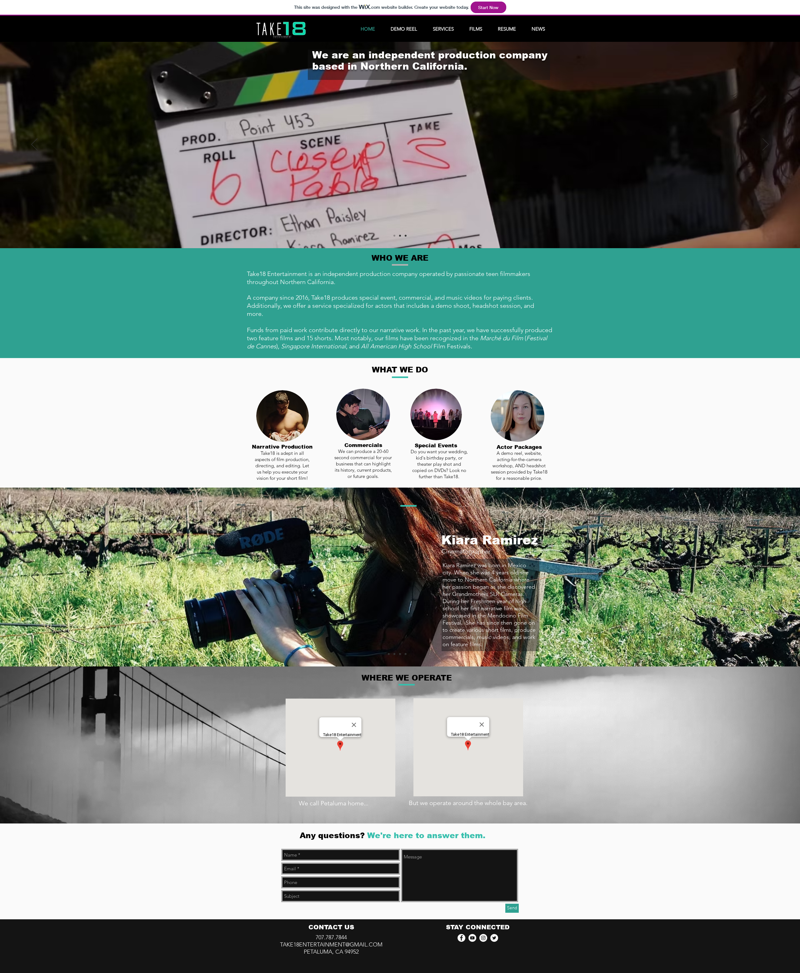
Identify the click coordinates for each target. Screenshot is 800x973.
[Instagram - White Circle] (483, 938)
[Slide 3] (406, 236)
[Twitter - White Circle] (494, 938)
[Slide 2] (400, 236)
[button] (443, 29)
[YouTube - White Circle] (472, 938)
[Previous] (34, 144)
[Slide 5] (411, 654)
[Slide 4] (406, 654)
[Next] (765, 144)
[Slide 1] (394, 236)
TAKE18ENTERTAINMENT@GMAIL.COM (331, 944)
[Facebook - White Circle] (461, 938)
